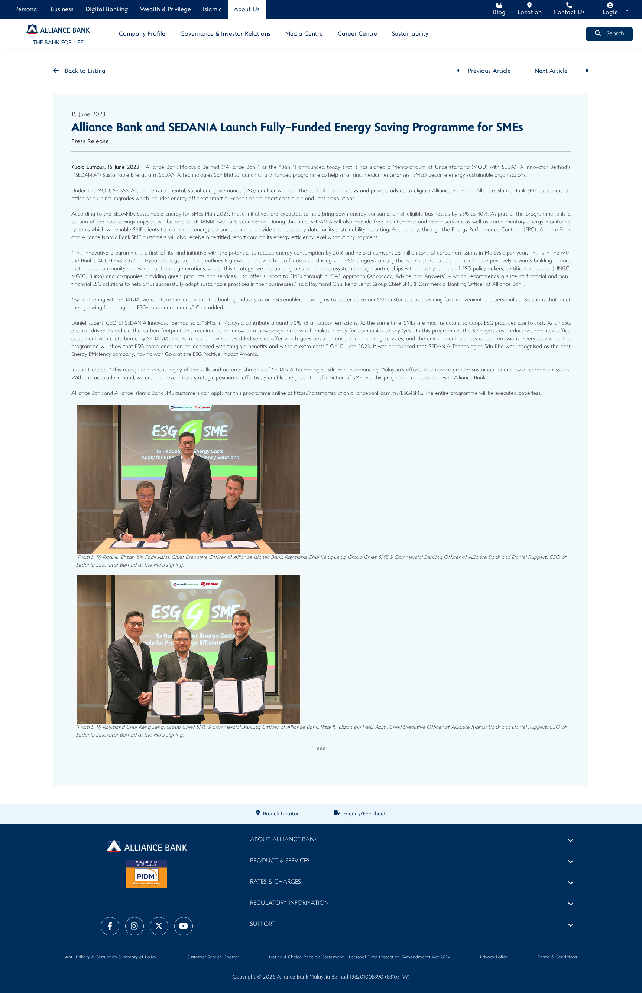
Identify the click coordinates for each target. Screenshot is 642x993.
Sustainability (410, 34)
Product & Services (280, 861)
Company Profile (142, 34)
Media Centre (304, 34)
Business (62, 9)
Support (262, 924)
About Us (247, 9)
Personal (27, 9)
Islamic (212, 9)
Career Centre (357, 34)
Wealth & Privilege (165, 9)
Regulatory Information (289, 903)
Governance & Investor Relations (225, 34)
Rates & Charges (275, 882)
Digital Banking (106, 9)
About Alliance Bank (284, 839)
